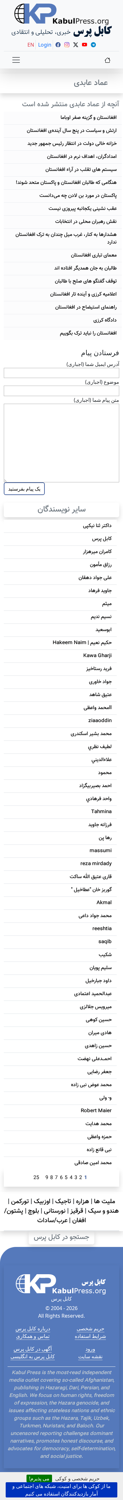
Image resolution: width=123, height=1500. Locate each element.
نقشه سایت (90, 1356)
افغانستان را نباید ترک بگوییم (88, 333)
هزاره (82, 1202)
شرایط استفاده (90, 1336)
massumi (101, 851)
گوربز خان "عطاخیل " (91, 890)
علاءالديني (101, 760)
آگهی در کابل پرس (33, 1348)
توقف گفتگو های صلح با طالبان (86, 281)
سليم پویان (101, 968)
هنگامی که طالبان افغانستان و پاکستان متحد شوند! (66, 183)
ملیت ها (104, 1202)
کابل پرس (102, 539)
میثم (107, 604)
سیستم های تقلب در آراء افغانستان (81, 170)
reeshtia (102, 929)
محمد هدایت (98, 1124)
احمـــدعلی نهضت (95, 1059)
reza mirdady (96, 864)
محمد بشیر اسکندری (91, 734)
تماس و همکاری (33, 1336)
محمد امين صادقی (93, 1163)
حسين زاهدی (98, 1046)
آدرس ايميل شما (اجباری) (93, 364)
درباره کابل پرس (32, 1328)
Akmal (104, 903)
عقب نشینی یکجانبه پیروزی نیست (83, 209)
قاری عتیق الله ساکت (91, 877)
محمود (105, 773)
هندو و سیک (103, 1211)
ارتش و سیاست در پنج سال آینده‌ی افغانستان (72, 131)
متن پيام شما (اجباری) (96, 399)
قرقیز (76, 1211)
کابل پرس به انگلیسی (32, 1356)
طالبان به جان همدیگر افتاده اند (85, 268)
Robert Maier (96, 1111)
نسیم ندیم (101, 617)
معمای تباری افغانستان (94, 255)
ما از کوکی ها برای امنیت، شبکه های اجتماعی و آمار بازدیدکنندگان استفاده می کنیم (61, 1490)
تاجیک (63, 1202)
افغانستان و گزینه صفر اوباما (89, 118)
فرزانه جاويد (100, 825)
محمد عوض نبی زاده (91, 1085)
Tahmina (101, 812)
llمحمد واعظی (98, 708)
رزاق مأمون (101, 565)
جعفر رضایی (99, 1072)
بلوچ (33, 1211)
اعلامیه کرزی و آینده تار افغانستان (83, 294)
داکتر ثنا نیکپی (97, 526)
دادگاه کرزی (105, 320)
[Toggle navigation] (16, 60)
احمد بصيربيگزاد (95, 786)
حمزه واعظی (99, 1137)
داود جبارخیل (98, 981)
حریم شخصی (90, 1328)
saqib (105, 942)
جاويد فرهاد (100, 591)
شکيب (105, 955)
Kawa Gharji (97, 656)
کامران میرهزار (97, 552)
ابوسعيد (104, 630)
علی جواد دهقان (95, 578)
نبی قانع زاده (99, 1150)
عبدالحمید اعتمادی (93, 994)
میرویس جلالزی (96, 1007)
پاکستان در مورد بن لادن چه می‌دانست (78, 196)
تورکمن (20, 1202)
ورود (90, 1348)
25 (36, 1178)
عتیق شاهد (100, 695)
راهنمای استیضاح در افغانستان (86, 307)
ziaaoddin (100, 721)
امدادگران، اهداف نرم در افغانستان (82, 157)
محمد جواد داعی (95, 916)
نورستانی (55, 1211)
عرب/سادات (52, 1221)
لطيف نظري (100, 747)
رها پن (105, 838)
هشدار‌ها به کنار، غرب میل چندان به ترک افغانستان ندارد (66, 238)
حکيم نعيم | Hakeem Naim (82, 643)
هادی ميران (100, 1033)
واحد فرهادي (99, 799)
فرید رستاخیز (99, 669)
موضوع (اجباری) (102, 381)
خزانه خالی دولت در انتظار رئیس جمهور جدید (72, 144)
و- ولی (105, 1098)
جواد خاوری (100, 682)
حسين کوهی (99, 1020)
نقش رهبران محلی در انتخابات (86, 222)
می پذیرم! (39, 1478)
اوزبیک (42, 1202)
